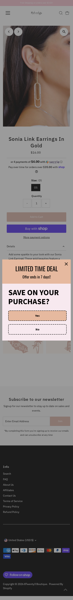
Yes (37, 315)
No (37, 329)
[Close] (66, 263)
